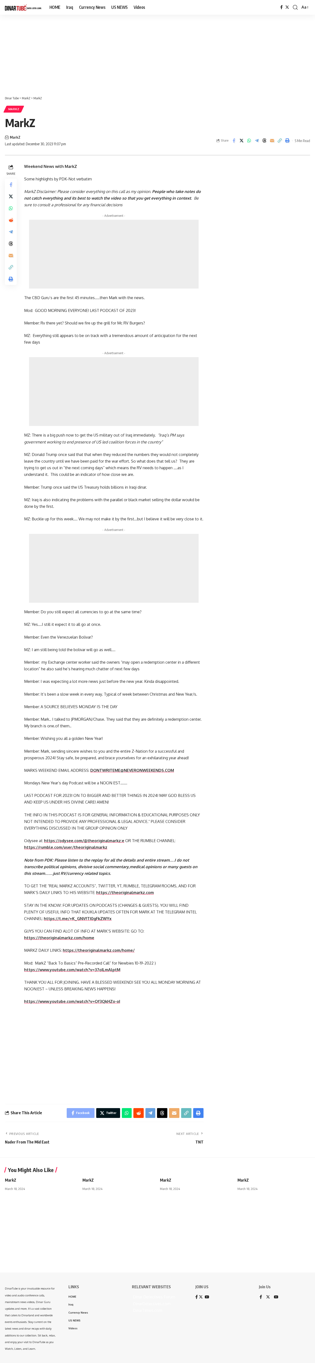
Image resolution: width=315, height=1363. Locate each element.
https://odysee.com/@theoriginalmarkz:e (84, 840)
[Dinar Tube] (23, 7)
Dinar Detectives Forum (153, 1296)
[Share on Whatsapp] (249, 141)
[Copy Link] (279, 141)
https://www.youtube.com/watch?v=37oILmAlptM (72, 969)
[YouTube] (276, 1297)
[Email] (271, 141)
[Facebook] (281, 7)
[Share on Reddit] (11, 220)
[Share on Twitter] (241, 141)
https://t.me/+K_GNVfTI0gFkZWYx (77, 918)
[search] (295, 7)
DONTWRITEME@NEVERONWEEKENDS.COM (132, 770)
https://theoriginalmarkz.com (125, 892)
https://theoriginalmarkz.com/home (59, 937)
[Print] (287, 141)
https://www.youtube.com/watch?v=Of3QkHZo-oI (72, 1001)
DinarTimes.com (147, 1310)
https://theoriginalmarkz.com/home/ (99, 950)
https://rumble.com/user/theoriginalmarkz (65, 847)
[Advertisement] (152, 52)
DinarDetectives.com (151, 1303)
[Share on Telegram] (256, 141)
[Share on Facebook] (233, 141)
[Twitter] (287, 7)
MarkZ (13, 109)
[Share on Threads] (264, 141)
